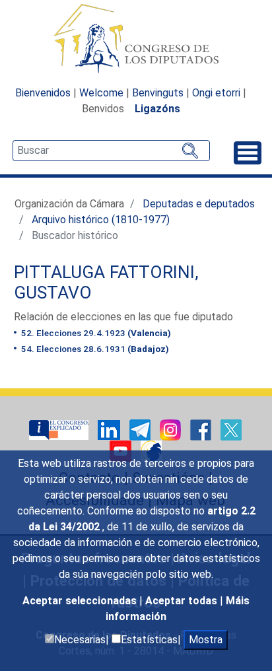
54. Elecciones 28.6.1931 (94, 348)
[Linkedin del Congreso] (110, 429)
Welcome (101, 93)
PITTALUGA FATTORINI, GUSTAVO (106, 282)
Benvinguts (158, 93)
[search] (111, 150)
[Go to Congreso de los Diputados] (136, 38)
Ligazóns (157, 108)
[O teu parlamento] (60, 429)
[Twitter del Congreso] (231, 429)
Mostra (205, 639)
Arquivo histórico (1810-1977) (101, 219)
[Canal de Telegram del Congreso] (141, 429)
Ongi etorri (216, 93)
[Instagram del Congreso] (171, 429)
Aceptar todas (182, 600)
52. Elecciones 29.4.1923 (95, 333)
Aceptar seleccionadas (80, 600)
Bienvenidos (43, 93)
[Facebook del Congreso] (202, 429)
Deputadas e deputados (199, 203)
